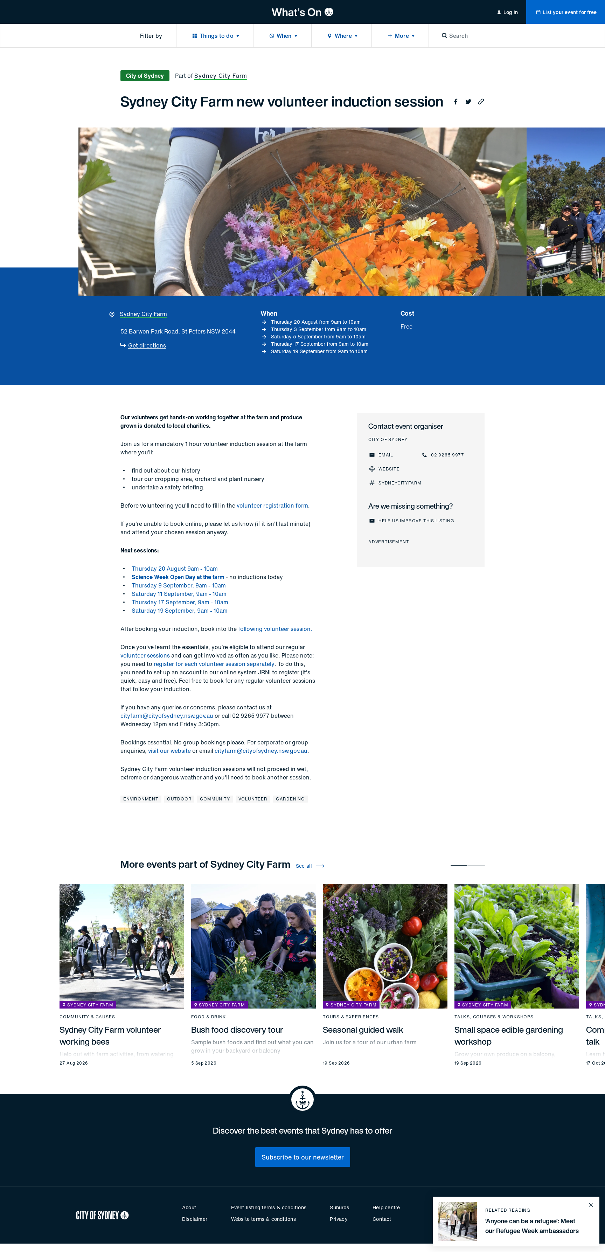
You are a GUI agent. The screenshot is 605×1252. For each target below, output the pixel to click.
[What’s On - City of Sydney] (302, 12)
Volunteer (252, 799)
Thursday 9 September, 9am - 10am (179, 585)
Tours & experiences (351, 1017)
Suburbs (339, 1207)
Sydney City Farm (220, 75)
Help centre (386, 1207)
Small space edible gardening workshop (508, 1035)
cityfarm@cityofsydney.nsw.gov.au (166, 715)
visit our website (169, 751)
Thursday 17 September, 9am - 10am (180, 602)
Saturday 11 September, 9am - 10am (179, 594)
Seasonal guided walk (363, 1029)
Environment (141, 799)
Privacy (338, 1219)
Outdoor (179, 799)
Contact (382, 1219)
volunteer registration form (272, 505)
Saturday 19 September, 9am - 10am (180, 610)
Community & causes (87, 1017)
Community (215, 799)
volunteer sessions (145, 655)
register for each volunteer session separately (214, 664)
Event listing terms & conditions (268, 1207)
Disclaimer (194, 1219)
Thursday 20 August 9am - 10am (175, 568)
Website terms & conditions (263, 1219)
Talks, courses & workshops (494, 1017)
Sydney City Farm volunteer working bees (110, 1035)
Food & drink (208, 1017)
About (189, 1207)
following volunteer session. (275, 629)
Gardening (290, 799)
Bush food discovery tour (237, 1029)
